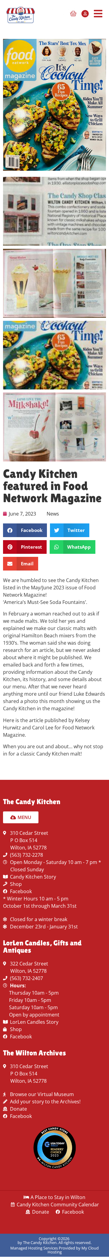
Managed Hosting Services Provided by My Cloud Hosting (54, 1250)
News (53, 513)
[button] (25, 530)
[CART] (73, 13)
